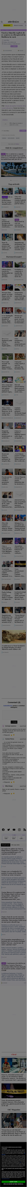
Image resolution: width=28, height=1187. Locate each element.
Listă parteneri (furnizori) (5, 1178)
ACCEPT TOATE (13, 1181)
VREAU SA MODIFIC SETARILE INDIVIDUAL (13, 1184)
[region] (13, 1164)
